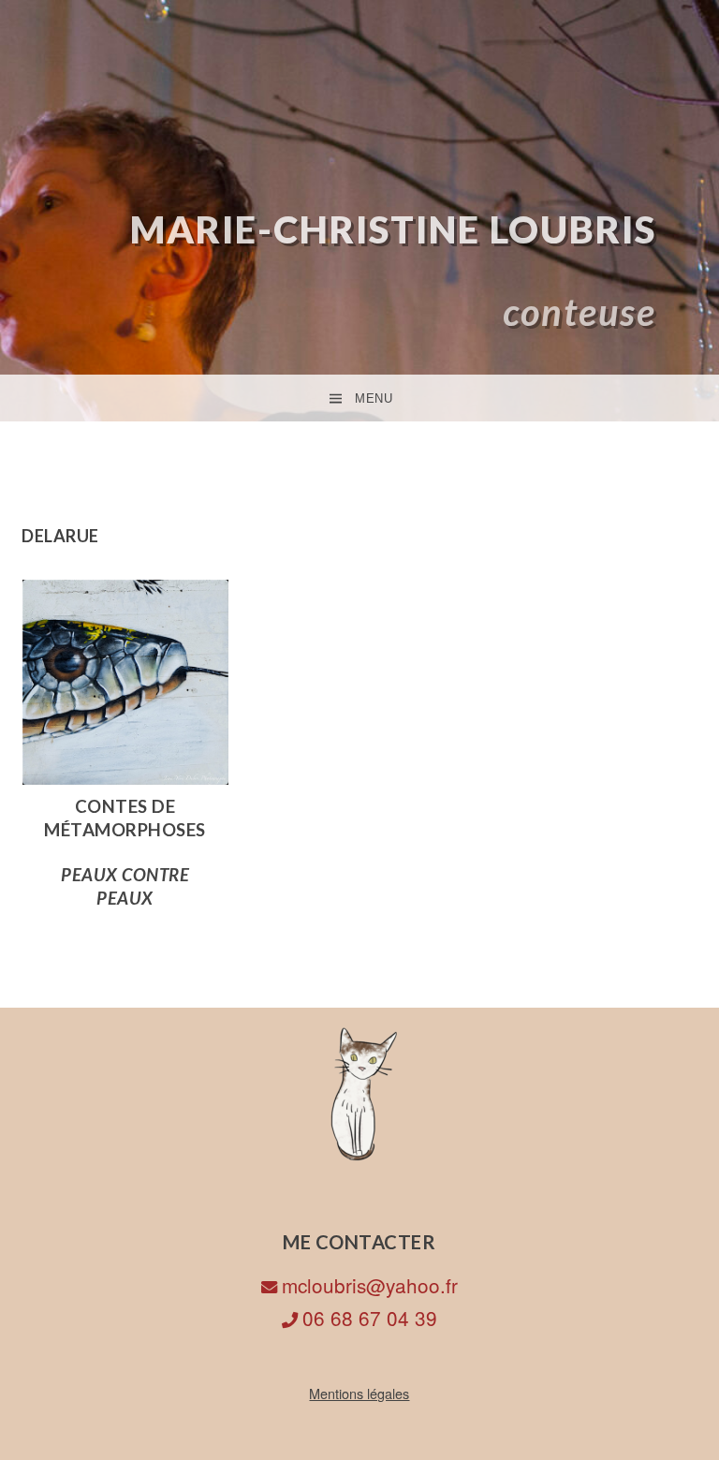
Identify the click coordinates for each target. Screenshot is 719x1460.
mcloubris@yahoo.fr (370, 1285)
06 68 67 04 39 (369, 1318)
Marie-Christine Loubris (393, 229)
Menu (373, 398)
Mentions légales (359, 1393)
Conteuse (579, 311)
